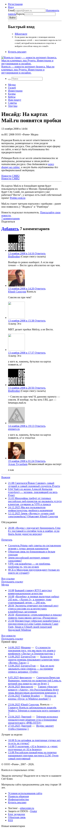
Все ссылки (8, 578)
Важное (5, 477)
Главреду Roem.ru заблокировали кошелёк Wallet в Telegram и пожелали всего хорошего (34, 709)
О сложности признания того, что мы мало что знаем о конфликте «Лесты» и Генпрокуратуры (31, 650)
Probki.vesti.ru (17, 197)
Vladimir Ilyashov (30, 695)
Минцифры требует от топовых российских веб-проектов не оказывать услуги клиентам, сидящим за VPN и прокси (35, 501)
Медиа (12, 84)
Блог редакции (16, 814)
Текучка (12, 105)
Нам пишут (14, 99)
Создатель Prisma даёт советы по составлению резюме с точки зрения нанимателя (34, 547)
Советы (12, 102)
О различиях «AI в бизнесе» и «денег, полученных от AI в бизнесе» (33, 748)
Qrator (33, 811)
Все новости (8, 635)
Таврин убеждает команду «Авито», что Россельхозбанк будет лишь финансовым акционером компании (33, 689)
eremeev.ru (14, 429)
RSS (10, 820)
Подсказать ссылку (12, 581)
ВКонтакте (21, 33)
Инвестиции (15, 90)
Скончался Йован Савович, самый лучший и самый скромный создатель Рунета (34, 485)
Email (11, 10)
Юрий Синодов (17, 291)
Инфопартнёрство (18, 799)
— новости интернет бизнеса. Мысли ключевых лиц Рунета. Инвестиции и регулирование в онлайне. (27, 69)
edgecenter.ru (27, 808)
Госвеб (12, 87)
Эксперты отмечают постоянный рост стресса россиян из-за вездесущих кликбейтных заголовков (33, 608)
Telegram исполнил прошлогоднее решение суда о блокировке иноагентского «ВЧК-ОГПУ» (33, 719)
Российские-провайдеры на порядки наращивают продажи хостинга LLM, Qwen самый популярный (33, 755)
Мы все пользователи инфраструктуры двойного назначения (30, 509)
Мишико (26, 647)
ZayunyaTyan (28, 656)
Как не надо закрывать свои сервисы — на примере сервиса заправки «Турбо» (31, 668)
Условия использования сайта (25, 793)
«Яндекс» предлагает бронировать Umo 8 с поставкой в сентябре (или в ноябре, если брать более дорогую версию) (34, 531)
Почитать (6, 539)
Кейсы (11, 96)
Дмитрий (26, 716)
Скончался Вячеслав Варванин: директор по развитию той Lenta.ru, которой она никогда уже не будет (35, 680)
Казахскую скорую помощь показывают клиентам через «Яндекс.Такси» (33, 659)
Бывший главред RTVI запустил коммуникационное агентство (30, 592)
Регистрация (15, 4)
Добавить (10, 229)
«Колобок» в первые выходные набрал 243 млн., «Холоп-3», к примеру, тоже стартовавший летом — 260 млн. (33, 599)
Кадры (12, 93)
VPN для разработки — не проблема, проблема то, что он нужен (29, 565)
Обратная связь (17, 817)
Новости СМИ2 (10, 175)
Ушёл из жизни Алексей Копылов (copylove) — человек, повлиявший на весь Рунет (32, 492)
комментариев (10, 218)
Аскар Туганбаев (18, 464)
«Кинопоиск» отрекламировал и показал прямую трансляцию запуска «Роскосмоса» (35, 616)
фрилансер (25, 677)
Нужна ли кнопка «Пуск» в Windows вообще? (32, 697)
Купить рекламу (17, 51)
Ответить (40, 253)
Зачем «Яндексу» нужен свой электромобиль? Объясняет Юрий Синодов (33, 515)
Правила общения (18, 796)
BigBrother (14, 256)
